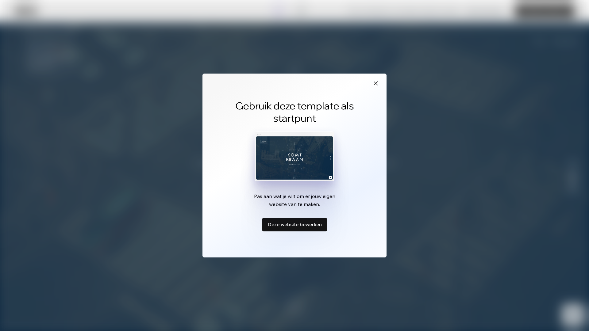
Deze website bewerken (295, 224)
